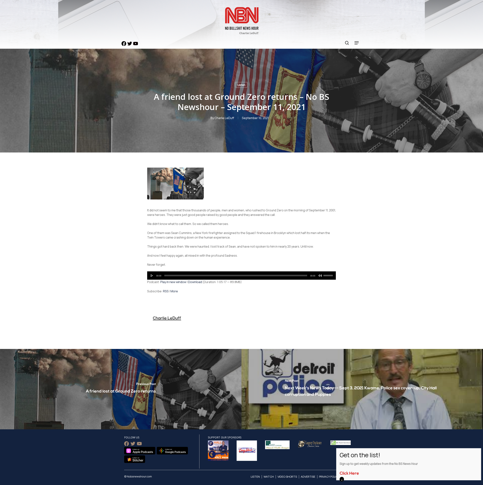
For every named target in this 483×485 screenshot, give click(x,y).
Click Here (349, 473)
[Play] (152, 275)
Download (195, 282)
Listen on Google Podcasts (172, 450)
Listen (241, 85)
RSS (166, 291)
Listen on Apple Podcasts (139, 450)
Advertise (308, 477)
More (174, 291)
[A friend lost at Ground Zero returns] (121, 389)
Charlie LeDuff (224, 118)
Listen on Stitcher (134, 459)
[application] (241, 275)
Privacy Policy (329, 477)
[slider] (328, 274)
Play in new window (173, 282)
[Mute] (320, 275)
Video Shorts (287, 477)
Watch (269, 477)
